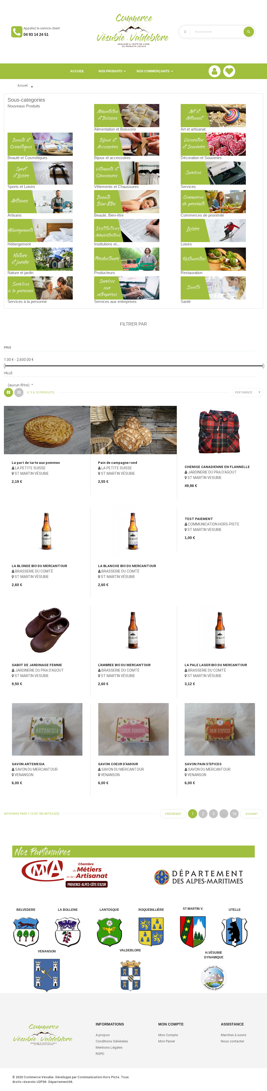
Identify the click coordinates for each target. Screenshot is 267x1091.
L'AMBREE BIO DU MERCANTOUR (124, 665)
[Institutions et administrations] (126, 230)
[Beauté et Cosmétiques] (40, 144)
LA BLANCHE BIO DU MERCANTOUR (127, 566)
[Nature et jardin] (40, 259)
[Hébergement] (40, 230)
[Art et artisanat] (213, 115)
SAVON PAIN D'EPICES (203, 764)
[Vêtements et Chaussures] (126, 173)
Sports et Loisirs (21, 186)
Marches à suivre (233, 1035)
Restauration (191, 272)
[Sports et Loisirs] (40, 173)
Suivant (251, 814)
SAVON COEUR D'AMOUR (118, 764)
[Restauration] (213, 259)
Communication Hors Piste (98, 1077)
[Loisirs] (213, 230)
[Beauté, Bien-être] (126, 201)
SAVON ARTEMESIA (28, 764)
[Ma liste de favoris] (229, 71)
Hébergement (19, 244)
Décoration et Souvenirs (201, 157)
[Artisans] (40, 201)
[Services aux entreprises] (126, 287)
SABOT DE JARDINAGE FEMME (37, 665)
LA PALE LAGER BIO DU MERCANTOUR (216, 665)
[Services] (213, 173)
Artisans (15, 215)
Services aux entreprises (115, 301)
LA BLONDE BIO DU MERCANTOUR (39, 566)
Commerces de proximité (202, 215)
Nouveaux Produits (24, 106)
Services (188, 186)
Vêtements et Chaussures (116, 186)
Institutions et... (107, 244)
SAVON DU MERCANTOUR (36, 769)
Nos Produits (110, 71)
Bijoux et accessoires (112, 157)
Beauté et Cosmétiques (27, 157)
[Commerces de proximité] (213, 201)
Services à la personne (27, 301)
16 (234, 814)
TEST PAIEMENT (199, 519)
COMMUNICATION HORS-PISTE (213, 524)
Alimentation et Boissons (115, 129)
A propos (103, 1035)
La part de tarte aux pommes (36, 463)
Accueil (77, 71)
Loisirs (186, 244)
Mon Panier (166, 1041)
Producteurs (104, 272)
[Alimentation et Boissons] (126, 115)
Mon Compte (168, 1035)
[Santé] (213, 287)
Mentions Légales (109, 1047)
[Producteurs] (126, 259)
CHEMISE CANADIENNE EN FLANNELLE (217, 467)
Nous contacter (232, 1041)
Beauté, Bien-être (109, 215)
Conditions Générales (112, 1041)
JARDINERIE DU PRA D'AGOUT (212, 472)
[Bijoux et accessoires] (126, 144)
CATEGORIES (182, 32)
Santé (186, 301)
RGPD (100, 1054)
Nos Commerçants (153, 71)
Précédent (173, 814)
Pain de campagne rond (117, 463)
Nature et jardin (20, 272)
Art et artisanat (193, 129)
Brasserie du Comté (33, 571)
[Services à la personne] (40, 287)
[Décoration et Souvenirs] (213, 144)
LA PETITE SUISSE (30, 468)
